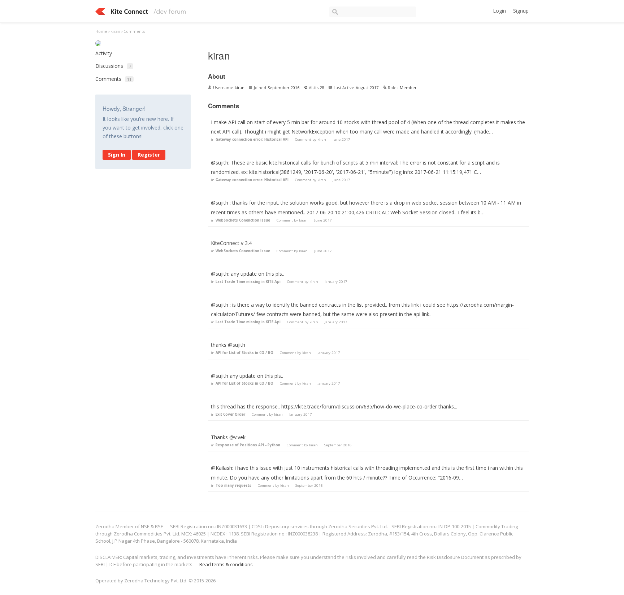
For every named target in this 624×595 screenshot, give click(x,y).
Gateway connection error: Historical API (252, 139)
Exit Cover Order (230, 414)
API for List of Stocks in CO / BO (244, 352)
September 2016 (338, 445)
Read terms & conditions (226, 564)
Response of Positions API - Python (248, 445)
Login (499, 10)
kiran (321, 139)
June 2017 (341, 139)
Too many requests (233, 485)
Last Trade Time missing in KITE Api (248, 281)
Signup (521, 10)
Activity (103, 53)
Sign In (116, 154)
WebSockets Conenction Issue (243, 220)
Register (149, 154)
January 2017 (336, 281)
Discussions (113, 65)
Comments (113, 78)
